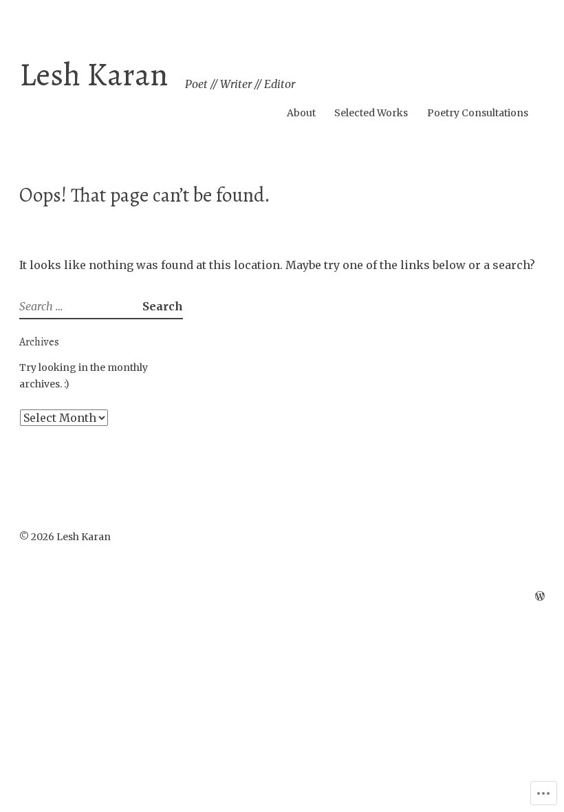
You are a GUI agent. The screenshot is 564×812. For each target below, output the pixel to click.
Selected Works (371, 113)
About (301, 113)
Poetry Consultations (477, 113)
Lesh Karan (93, 74)
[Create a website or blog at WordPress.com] (540, 596)
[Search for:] (80, 306)
